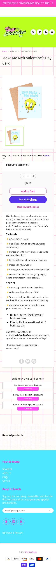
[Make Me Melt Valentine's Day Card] (28, 101)
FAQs (5, 477)
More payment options (28, 206)
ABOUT (6, 473)
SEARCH (7, 469)
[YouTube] (21, 521)
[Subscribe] (50, 510)
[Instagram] (13, 521)
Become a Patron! (12, 533)
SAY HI (6, 481)
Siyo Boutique (31, 552)
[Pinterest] (6, 521)
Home (4, 51)
